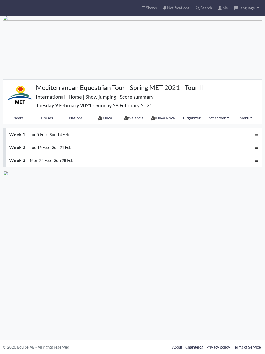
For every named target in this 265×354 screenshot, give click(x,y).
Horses (47, 118)
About (177, 347)
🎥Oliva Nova (163, 118)
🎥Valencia (134, 118)
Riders (18, 118)
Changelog (194, 347)
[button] (246, 8)
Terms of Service (247, 347)
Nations (76, 118)
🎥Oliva (105, 118)
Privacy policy (218, 347)
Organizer (192, 118)
